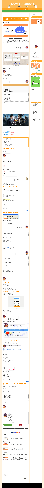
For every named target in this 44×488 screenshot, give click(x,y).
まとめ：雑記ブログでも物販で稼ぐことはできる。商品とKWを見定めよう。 (36, 119)
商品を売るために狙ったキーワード (8, 141)
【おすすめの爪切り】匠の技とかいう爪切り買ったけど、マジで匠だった (12, 349)
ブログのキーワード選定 (6, 247)
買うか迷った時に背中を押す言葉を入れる (9, 144)
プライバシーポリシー (26, 485)
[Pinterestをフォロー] (16, 432)
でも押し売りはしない (7, 145)
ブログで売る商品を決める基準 (7, 138)
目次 (14, 137)
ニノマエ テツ (9, 413)
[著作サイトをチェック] (12, 432)
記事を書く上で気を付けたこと (7, 142)
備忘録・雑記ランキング (33, 90)
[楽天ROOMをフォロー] (13, 422)
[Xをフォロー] (13, 432)
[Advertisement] (16, 15)
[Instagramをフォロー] (15, 432)
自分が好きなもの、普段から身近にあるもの (9, 139)
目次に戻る (27, 210)
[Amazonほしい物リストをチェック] (17, 432)
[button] (20, 38)
